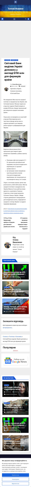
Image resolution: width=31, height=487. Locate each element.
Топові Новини (15, 8)
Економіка (7, 60)
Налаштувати (15, 479)
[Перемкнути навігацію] (14, 19)
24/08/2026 (8, 427)
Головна (5, 336)
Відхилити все (15, 483)
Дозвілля (6, 385)
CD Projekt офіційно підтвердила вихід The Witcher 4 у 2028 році (14, 389)
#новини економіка (16, 91)
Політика (11, 336)
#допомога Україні (15, 88)
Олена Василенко (16, 84)
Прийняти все (15, 475)
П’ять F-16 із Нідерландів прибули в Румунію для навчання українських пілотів (9, 222)
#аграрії (23, 86)
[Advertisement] (15, 36)
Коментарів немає (11, 394)
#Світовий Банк (15, 93)
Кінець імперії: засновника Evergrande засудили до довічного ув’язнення (15, 309)
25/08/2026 (8, 392)
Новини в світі (14, 60)
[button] (25, 19)
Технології (6, 403)
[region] (15, 472)
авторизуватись (7, 327)
